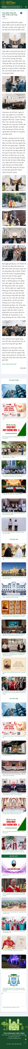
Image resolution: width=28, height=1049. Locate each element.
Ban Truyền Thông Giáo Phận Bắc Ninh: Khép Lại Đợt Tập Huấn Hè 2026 (14, 513)
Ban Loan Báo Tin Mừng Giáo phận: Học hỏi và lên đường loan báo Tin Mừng (14, 456)
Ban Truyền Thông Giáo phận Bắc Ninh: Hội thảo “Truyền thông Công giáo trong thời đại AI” (14, 475)
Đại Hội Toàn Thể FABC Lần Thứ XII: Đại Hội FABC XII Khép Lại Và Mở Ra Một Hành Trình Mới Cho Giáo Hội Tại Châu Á (14, 654)
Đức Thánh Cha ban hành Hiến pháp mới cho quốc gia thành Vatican (14, 577)
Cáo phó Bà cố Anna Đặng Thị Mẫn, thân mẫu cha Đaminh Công (14, 874)
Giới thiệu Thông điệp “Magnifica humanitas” (13, 950)
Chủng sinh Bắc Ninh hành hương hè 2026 (12, 494)
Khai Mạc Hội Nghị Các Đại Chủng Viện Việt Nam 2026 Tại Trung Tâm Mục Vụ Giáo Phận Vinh (14, 634)
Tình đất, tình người (7, 755)
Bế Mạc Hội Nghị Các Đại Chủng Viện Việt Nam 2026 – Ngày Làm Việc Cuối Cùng (13, 596)
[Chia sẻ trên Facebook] (21, 13)
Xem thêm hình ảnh (9, 364)
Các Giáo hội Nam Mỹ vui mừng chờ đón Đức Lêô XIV (14, 558)
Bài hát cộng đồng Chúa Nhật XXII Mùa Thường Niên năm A (14, 437)
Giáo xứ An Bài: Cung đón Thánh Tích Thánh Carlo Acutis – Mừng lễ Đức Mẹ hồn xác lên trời (13, 851)
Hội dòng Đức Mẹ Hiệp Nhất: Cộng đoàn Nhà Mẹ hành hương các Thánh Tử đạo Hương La (14, 794)
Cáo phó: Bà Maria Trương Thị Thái (11, 1007)
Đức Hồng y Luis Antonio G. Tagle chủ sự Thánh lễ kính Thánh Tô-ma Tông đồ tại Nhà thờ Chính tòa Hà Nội (14, 693)
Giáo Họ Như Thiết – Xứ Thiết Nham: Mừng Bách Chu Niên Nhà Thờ (14, 931)
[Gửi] (21, 6)
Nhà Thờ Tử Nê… (6, 398)
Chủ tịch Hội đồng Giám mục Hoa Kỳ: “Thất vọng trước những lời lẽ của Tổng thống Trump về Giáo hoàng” (14, 894)
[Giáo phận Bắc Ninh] (8, 3)
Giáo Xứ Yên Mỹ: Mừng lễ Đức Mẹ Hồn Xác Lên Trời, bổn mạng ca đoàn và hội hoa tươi (13, 813)
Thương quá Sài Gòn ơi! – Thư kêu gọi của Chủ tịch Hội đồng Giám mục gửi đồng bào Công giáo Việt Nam (14, 989)
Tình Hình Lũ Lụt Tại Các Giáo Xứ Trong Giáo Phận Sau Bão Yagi (14, 912)
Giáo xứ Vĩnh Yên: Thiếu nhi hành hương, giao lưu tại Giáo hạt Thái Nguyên (14, 775)
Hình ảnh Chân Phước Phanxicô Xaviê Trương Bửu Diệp (14, 673)
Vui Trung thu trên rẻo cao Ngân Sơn (11, 969)
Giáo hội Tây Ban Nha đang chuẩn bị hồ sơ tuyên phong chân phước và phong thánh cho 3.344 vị (14, 615)
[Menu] (26, 7)
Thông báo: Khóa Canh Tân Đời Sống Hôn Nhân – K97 (14, 418)
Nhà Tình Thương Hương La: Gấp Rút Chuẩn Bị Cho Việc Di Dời (13, 532)
